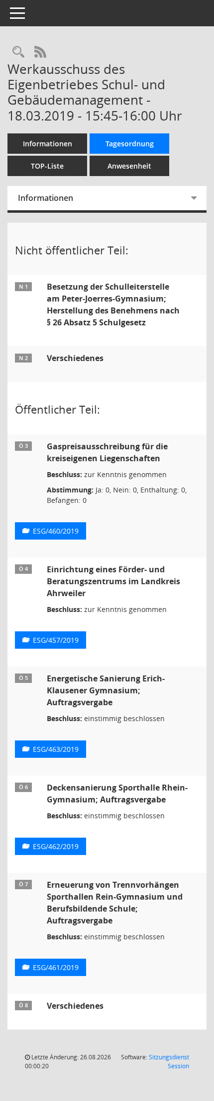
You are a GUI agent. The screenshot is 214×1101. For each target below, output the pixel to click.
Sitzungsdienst (169, 1061)
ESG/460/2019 (56, 531)
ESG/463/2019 (56, 749)
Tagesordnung (130, 143)
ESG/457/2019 (56, 640)
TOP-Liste (47, 166)
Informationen (47, 143)
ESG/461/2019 (56, 967)
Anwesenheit (129, 166)
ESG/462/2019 (56, 846)
